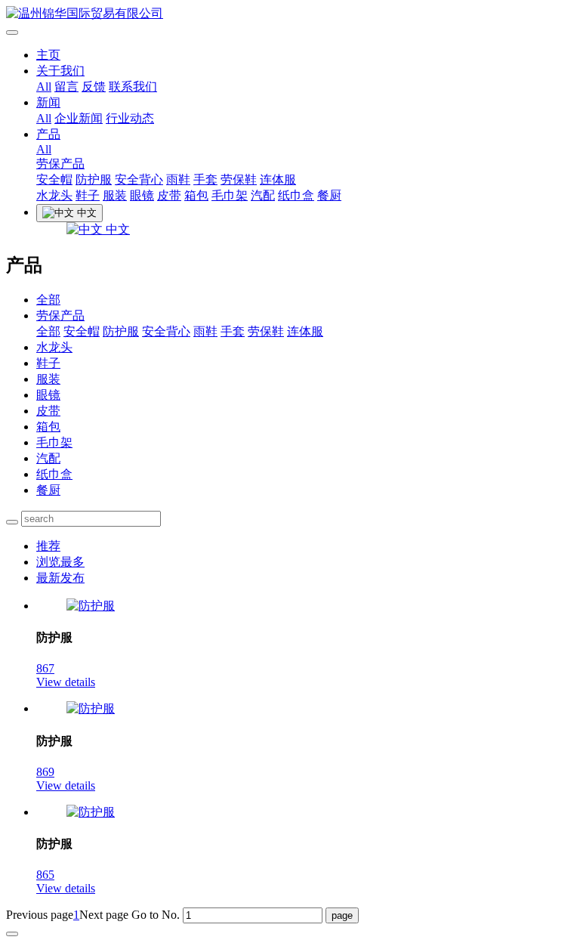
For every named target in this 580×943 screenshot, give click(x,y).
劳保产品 (60, 163)
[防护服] (90, 605)
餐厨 (329, 195)
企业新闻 (78, 118)
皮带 (169, 195)
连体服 (278, 179)
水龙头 (54, 195)
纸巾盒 (296, 195)
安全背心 (139, 179)
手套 (205, 179)
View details (65, 682)
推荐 (48, 546)
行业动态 (130, 118)
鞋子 (88, 195)
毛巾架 (229, 195)
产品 (48, 134)
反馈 (94, 86)
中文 (116, 229)
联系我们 (133, 86)
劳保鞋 (239, 179)
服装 (115, 195)
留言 (66, 86)
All (43, 86)
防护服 (94, 179)
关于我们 (60, 70)
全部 (48, 299)
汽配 (263, 195)
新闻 (48, 102)
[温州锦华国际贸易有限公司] (290, 14)
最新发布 (60, 577)
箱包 (196, 195)
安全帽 (54, 179)
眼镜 (142, 195)
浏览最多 (60, 561)
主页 (48, 54)
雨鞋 (178, 179)
